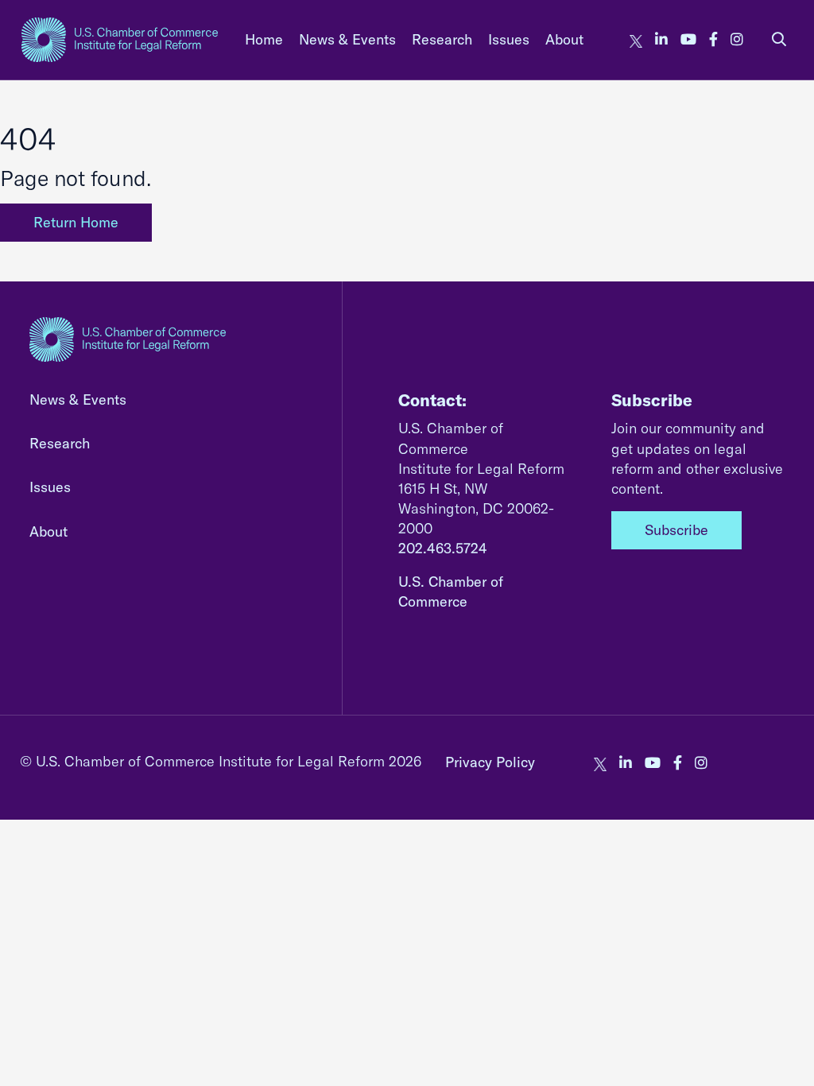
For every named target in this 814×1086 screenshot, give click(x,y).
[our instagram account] (737, 39)
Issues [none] (508, 39)
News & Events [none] (347, 39)
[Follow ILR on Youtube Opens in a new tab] (688, 39)
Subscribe (676, 530)
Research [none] (442, 39)
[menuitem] (264, 39)
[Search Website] (779, 39)
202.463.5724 (442, 548)
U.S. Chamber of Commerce (450, 591)
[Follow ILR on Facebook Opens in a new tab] (713, 39)
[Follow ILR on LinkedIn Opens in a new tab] (661, 39)
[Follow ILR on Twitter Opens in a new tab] (636, 39)
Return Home (75, 222)
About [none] (564, 39)
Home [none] (264, 39)
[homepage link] (119, 40)
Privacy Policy (490, 762)
